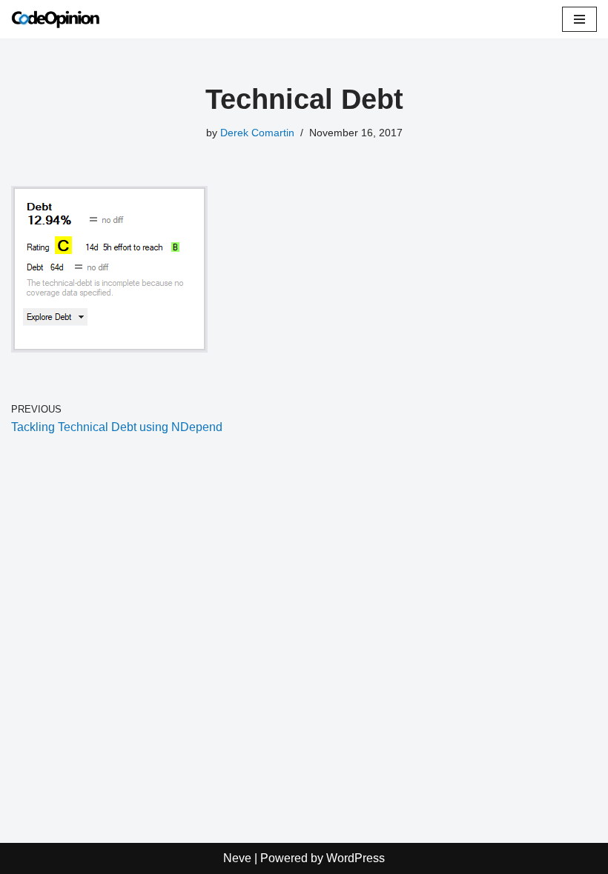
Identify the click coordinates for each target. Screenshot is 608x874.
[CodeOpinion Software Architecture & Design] (55, 19)
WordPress (355, 858)
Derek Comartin (257, 133)
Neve (237, 858)
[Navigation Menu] (579, 19)
